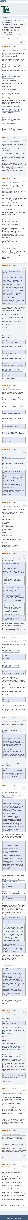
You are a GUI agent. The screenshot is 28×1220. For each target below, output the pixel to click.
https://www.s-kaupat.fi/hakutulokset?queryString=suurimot (11, 1039)
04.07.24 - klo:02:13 (6, 555)
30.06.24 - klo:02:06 (6, 48)
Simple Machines (17, 1218)
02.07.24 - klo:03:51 (6, 387)
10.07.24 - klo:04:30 (6, 1166)
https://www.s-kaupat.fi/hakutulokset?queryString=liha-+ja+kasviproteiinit (11, 651)
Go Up (2, 1205)
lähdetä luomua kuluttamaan (9, 958)
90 (16, 38)
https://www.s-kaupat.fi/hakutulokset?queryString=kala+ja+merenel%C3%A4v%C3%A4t (13, 420)
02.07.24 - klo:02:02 (6, 267)
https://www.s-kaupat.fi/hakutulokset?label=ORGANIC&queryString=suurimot (11, 1055)
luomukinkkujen (21, 1113)
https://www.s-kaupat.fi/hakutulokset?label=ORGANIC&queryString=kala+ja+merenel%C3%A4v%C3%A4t (13, 433)
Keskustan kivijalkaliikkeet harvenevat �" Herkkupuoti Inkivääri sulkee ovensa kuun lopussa (12, 730)
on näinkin (8, 1081)
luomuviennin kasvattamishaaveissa (11, 618)
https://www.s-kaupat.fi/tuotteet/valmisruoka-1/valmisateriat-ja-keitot (13, 513)
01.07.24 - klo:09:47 (6, 181)
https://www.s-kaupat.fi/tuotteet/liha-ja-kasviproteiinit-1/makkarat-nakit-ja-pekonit (12, 398)
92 (20, 38)
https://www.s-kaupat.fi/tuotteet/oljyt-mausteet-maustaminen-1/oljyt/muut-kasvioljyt (14, 220)
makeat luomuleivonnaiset (9, 591)
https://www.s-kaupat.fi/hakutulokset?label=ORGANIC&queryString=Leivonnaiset (12, 370)
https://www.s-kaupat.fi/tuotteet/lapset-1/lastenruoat (12, 149)
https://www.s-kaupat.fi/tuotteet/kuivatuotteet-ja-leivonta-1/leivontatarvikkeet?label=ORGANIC (13, 892)
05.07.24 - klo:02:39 (6, 720)
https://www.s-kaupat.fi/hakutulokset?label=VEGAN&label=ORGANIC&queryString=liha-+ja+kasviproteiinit (13, 709)
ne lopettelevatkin (13, 1188)
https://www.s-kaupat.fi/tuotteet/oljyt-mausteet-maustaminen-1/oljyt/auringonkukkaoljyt (14, 206)
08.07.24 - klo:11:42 (6, 1132)
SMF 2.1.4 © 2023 (10, 1218)
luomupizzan (18, 484)
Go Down (3, 38)
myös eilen (11, 959)
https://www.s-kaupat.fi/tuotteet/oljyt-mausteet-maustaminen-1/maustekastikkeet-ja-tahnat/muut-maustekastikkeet (14, 119)
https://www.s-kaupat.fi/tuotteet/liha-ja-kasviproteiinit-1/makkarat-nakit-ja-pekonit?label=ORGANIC (12, 406)
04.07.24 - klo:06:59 (6, 640)
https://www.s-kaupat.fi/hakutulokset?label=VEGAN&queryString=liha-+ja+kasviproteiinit (11, 693)
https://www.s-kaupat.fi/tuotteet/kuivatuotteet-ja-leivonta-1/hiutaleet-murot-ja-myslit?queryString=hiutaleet (13, 1032)
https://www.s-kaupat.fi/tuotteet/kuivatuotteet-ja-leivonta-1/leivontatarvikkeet (13, 880)
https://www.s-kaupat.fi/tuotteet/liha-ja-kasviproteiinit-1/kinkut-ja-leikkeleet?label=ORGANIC (11, 323)
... (13, 38)
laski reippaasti (19, 945)
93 (22, 38)
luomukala (9, 644)
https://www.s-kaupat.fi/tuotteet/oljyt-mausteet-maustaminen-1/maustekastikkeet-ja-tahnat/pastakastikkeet (14, 93)
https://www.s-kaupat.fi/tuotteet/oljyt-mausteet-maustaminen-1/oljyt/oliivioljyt (14, 199)
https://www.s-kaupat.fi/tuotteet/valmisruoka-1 (13, 457)
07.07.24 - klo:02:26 (6, 1012)
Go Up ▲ (19, 1216)
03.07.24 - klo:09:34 (6, 504)
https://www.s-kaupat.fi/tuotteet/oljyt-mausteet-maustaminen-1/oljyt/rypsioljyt (14, 213)
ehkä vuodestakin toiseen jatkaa (12, 1186)
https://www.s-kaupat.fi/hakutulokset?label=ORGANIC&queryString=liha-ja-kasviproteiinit (11, 667)
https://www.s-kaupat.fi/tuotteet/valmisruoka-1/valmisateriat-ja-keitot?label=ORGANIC (13, 538)
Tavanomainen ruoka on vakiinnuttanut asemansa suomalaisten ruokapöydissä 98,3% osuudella (13, 1099)
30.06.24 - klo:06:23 (6, 140)
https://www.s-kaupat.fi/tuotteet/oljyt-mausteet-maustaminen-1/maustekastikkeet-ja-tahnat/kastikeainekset (14, 111)
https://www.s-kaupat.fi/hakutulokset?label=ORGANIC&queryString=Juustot (11, 347)
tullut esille (9, 1137)
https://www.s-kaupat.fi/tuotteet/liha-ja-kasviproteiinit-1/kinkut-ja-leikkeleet (13, 281)
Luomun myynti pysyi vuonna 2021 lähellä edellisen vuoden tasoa (12, 796)
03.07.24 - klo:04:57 (6, 451)
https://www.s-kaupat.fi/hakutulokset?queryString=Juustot (11, 336)
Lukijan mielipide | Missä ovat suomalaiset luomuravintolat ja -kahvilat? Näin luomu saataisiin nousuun (13, 572)
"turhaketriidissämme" (10, 55)
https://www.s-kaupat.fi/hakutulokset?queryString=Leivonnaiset (11, 359)
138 (25, 38)
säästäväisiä (16, 909)
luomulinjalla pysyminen (11, 128)
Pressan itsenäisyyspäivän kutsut (14, 1148)
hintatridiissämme (19, 53)
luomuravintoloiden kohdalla (13, 594)
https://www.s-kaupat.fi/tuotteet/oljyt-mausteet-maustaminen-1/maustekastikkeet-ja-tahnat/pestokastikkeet (14, 102)
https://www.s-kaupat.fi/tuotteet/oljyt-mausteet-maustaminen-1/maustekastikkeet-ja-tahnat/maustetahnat (14, 85)
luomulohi (17, 589)
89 (14, 38)
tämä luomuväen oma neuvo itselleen (13, 546)
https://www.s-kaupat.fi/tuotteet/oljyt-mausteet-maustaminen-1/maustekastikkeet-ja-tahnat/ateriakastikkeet (14, 76)
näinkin (5, 1199)
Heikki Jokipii (6, 46)
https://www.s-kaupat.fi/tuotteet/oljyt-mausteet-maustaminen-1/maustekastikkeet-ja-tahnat (14, 65)
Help (8, 1216)
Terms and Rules (13, 1216)
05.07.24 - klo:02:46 (6, 788)
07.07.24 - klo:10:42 (6, 1090)
